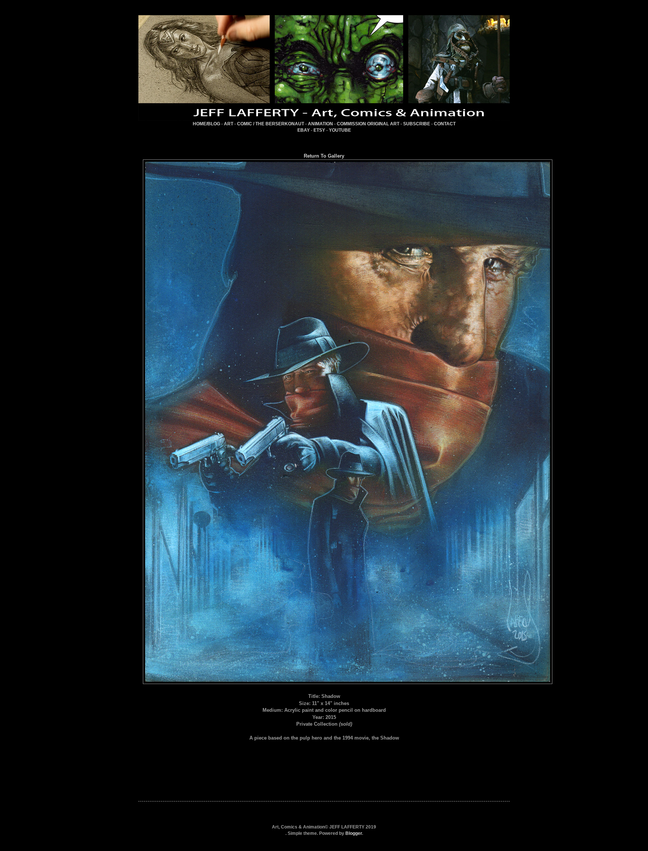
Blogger (353, 833)
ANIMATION (320, 123)
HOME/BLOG (206, 123)
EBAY (303, 130)
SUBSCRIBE (416, 123)
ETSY (319, 130)
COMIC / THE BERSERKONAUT (270, 123)
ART (228, 123)
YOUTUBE (340, 130)
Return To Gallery (324, 156)
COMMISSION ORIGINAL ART (368, 123)
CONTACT (445, 123)
